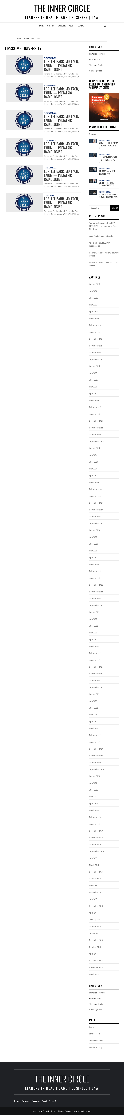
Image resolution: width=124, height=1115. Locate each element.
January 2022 (94, 660)
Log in (91, 1027)
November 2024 (96, 427)
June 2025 (93, 380)
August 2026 (94, 284)
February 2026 (95, 325)
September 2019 (96, 851)
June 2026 (93, 298)
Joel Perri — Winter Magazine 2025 (106, 172)
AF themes (86, 1111)
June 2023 (93, 544)
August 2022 (94, 612)
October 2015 (95, 926)
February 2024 (95, 489)
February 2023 (95, 571)
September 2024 (96, 441)
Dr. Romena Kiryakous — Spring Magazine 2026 (107, 160)
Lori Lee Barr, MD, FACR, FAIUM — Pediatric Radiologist (61, 65)
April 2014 (93, 953)
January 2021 (94, 742)
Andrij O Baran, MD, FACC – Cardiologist (100, 244)
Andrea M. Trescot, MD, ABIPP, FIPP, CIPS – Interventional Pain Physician (102, 226)
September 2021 (96, 687)
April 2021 (93, 721)
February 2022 (95, 653)
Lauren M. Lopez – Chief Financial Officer (103, 264)
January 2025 (94, 414)
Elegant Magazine (72, 1111)
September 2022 (96, 605)
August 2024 (94, 448)
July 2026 (93, 291)
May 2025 (93, 386)
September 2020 (96, 769)
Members (50, 25)
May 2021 (93, 714)
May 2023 (93, 550)
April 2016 (93, 912)
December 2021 (96, 666)
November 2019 (96, 837)
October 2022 (95, 598)
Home (41, 25)
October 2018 (95, 878)
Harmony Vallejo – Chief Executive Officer (104, 254)
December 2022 (96, 585)
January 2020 (94, 824)
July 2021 (93, 701)
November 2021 (96, 673)
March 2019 (94, 865)
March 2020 (94, 810)
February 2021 (95, 735)
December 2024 (96, 421)
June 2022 (93, 625)
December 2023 (96, 503)
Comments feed (96, 1040)
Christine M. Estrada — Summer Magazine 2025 (108, 195)
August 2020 (94, 776)
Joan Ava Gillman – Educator (101, 236)
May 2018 (93, 885)
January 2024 (94, 496)
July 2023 (93, 537)
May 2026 (93, 304)
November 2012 (96, 967)
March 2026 (94, 318)
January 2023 (94, 578)
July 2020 (93, 783)
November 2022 (96, 591)
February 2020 (95, 817)
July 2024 (93, 455)
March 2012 (94, 974)
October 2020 (95, 762)
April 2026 (93, 311)
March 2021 (94, 728)
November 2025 (96, 345)
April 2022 (93, 639)
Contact (81, 25)
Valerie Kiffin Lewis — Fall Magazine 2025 (107, 184)
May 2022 (93, 632)
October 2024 (95, 434)
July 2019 (93, 858)
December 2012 (96, 960)
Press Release (95, 59)
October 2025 (95, 352)
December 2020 (96, 748)
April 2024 (93, 475)
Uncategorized (95, 70)
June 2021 (93, 707)
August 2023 (94, 530)
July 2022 (93, 619)
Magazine (62, 25)
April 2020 (93, 803)
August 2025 (94, 366)
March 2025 (94, 400)
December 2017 (96, 892)
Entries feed (94, 1033)
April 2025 (93, 393)
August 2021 (94, 694)
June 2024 (93, 462)
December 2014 (96, 940)
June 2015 (93, 933)
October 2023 (95, 516)
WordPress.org (95, 1047)
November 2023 (96, 509)
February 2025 (95, 407)
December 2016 (96, 906)
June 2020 (93, 789)
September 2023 (96, 523)
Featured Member (50, 58)
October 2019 (95, 844)
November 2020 (96, 755)
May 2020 (93, 796)
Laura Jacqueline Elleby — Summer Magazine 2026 (108, 146)
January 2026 (94, 332)
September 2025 (96, 359)
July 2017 (93, 899)
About (71, 25)
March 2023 (94, 564)
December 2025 (96, 339)
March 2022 (94, 646)
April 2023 (93, 557)
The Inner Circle (62, 7)
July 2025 (93, 373)
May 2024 (93, 468)
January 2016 (94, 919)
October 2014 (95, 947)
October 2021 (95, 680)
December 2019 (96, 830)
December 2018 (96, 871)
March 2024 (94, 482)
